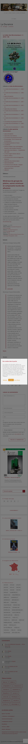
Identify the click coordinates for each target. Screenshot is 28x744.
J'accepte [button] (11, 380)
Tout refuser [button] (17, 380)
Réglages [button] (5, 380)
